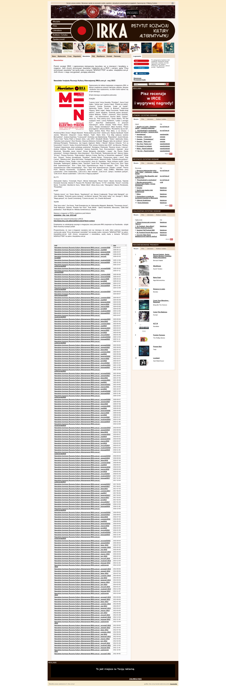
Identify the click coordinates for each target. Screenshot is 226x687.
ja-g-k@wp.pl (164, 126)
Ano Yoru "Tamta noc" (144, 144)
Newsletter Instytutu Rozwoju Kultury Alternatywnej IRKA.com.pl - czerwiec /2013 (82, 604)
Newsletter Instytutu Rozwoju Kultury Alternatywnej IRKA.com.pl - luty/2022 (80, 361)
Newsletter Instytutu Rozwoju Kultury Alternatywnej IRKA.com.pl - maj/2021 (80, 382)
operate (162, 137)
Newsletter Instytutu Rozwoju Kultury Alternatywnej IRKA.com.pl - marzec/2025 (81, 279)
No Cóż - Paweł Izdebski (145, 151)
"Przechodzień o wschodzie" (147, 180)
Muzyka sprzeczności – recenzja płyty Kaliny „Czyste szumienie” (145, 183)
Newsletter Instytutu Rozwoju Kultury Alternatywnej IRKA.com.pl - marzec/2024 (81, 304)
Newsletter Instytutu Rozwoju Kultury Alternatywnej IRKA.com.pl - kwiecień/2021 (82, 384)
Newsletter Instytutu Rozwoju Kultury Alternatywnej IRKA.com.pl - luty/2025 (80, 281)
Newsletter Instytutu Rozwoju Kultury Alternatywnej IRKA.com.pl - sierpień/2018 (82, 458)
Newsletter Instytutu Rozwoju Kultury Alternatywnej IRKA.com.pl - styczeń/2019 (82, 445)
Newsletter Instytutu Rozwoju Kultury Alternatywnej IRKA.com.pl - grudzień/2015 (82, 532)
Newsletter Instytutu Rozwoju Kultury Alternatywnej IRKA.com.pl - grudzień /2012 (82, 617)
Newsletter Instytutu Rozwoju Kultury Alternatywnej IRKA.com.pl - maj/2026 (80, 250)
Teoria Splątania (142, 202)
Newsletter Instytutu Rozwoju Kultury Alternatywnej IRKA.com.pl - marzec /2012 (82, 639)
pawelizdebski (165, 144)
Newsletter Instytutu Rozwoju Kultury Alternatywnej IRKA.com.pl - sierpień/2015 (82, 543)
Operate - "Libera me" (144, 137)
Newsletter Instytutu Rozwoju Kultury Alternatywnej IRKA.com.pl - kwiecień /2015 (82, 552)
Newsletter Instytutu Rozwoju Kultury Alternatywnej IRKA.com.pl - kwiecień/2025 (82, 276)
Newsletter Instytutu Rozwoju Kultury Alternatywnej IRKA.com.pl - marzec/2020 (81, 413)
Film (55, 26)
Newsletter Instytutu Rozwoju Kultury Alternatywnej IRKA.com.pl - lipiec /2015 (81, 545)
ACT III (155, 323)
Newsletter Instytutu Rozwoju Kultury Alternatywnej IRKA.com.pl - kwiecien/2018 (82, 467)
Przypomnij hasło (140, 80)
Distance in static (159, 289)
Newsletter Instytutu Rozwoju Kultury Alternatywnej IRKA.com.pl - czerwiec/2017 (82, 491)
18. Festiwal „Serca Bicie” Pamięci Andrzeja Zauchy (144, 227)
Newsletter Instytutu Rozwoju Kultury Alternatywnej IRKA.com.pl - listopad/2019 (82, 421)
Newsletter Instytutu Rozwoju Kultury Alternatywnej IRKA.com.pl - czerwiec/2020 (82, 406)
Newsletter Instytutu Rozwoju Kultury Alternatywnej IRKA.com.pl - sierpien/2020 (82, 401)
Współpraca (101, 56)
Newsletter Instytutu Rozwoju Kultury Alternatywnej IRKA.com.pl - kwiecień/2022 (82, 356)
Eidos (139, 194)
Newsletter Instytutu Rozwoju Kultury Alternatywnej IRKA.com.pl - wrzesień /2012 (82, 625)
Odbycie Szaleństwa (144, 200)
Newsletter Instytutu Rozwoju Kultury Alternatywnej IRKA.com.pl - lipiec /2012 (81, 630)
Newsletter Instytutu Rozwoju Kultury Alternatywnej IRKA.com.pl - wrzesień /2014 (82, 569)
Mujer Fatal (157, 277)
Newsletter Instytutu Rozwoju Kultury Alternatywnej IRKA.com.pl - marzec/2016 (81, 526)
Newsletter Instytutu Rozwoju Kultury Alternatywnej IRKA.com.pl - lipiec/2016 (81, 517)
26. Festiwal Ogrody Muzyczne (147, 232)
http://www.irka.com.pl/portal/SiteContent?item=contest (74, 221)
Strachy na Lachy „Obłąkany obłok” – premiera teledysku (145, 127)
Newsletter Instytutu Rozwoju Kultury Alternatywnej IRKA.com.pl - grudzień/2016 (82, 504)
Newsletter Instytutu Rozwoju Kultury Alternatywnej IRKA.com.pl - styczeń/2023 (82, 335)
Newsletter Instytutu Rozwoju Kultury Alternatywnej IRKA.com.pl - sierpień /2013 (82, 599)
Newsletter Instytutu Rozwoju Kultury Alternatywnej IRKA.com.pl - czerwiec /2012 (82, 632)
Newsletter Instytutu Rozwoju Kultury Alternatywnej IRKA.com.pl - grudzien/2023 (82, 311)
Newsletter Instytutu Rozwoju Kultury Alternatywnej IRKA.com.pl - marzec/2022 (81, 358)
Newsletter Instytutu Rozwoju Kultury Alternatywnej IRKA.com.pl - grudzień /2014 (82, 560)
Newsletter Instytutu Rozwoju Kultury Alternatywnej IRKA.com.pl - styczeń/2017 (82, 502)
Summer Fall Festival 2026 (146, 230)
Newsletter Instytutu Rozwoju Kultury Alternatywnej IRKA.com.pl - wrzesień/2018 (82, 456)
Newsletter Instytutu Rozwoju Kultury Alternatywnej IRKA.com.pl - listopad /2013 (82, 591)
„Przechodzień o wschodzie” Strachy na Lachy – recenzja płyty (146, 131)
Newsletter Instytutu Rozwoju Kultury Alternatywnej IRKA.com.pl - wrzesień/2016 (82, 512)
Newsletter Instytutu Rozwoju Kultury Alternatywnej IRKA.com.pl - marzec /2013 (82, 610)
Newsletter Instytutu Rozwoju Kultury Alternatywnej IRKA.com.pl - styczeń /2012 (82, 643)
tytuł (55, 245)
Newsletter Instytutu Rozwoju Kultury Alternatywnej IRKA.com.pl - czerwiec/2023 (82, 323)
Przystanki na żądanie (144, 146)
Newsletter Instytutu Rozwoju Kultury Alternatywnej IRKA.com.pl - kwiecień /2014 (82, 580)
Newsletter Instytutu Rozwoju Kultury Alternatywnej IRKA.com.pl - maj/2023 (80, 326)
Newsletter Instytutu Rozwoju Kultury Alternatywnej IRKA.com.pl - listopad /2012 (82, 619)
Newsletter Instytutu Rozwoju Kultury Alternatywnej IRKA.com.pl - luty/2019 (80, 443)
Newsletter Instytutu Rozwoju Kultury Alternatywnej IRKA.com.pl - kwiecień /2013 (82, 608)
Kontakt (109, 56)
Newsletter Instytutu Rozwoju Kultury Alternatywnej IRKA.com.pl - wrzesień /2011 (82, 653)
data (114, 245)
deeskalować (141, 134)
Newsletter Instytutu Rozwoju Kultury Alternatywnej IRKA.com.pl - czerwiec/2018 (82, 462)
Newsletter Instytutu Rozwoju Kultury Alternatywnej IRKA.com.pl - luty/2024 (80, 309)
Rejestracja (137, 78)
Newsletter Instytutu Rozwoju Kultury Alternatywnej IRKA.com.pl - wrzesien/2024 (82, 291)
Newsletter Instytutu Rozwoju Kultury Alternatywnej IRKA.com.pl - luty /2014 (80, 584)
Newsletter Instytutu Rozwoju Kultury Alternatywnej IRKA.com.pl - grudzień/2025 (82, 260)
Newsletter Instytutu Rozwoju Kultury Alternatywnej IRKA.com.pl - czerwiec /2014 (82, 575)
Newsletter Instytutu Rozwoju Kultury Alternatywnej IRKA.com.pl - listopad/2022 (82, 339)
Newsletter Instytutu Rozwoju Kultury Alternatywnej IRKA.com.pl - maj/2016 (80, 521)
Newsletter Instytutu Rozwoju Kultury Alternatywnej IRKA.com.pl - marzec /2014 (82, 582)
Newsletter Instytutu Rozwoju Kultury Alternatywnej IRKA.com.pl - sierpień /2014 (82, 571)
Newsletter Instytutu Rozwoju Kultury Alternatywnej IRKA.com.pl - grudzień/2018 (82, 447)
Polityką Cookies (152, 3)
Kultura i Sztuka (60, 35)
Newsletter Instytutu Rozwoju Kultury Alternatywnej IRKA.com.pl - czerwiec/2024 (82, 297)
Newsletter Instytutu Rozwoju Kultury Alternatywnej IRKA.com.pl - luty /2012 (80, 641)
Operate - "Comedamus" (145, 139)
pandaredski (164, 134)
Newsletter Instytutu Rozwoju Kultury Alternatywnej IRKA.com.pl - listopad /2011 (82, 647)
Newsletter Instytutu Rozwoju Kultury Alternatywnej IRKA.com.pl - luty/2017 (80, 500)
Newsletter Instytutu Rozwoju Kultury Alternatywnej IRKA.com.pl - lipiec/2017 (81, 488)
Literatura (57, 30)
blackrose (163, 188)
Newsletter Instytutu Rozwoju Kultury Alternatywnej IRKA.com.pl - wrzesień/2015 (82, 540)
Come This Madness (160, 312)
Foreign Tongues (159, 335)
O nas (69, 56)
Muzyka (56, 21)
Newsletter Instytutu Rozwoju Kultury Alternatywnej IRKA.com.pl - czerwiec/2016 (82, 519)
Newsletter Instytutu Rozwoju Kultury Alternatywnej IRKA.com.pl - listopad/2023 (82, 313)
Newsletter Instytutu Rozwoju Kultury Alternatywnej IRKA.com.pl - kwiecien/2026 (82, 252)
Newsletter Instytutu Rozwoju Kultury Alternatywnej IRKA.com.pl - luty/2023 (80, 332)
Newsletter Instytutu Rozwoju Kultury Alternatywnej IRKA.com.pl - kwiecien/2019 (82, 439)
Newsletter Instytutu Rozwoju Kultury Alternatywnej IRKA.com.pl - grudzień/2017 (82, 476)
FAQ (93, 56)
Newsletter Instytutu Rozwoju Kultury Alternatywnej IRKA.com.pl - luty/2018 (80, 471)
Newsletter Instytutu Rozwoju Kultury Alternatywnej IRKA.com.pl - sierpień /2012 (82, 627)
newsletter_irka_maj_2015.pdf (65, 215)
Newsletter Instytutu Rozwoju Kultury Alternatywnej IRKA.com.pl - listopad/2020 (82, 393)
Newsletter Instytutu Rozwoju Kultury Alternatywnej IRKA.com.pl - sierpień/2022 (82, 347)
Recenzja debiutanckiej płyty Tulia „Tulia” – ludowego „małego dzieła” (146, 172)
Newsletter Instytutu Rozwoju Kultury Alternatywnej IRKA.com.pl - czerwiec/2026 (82, 247)
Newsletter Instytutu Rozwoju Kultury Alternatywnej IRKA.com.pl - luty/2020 (80, 415)
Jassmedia (173, 684)
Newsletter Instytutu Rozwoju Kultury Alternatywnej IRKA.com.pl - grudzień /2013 (82, 589)
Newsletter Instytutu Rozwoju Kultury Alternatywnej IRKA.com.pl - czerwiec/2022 (82, 352)
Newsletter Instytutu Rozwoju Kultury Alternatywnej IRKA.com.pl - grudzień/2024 (82, 283)
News (54, 56)
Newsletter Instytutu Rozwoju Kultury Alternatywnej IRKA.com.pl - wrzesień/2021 (82, 373)
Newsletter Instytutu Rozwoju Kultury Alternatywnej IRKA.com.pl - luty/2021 (80, 389)
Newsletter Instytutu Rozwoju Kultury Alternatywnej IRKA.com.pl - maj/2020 (80, 408)
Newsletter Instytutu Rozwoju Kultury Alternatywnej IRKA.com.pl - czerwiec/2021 (82, 380)
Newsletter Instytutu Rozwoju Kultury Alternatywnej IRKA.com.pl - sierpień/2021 (82, 375)
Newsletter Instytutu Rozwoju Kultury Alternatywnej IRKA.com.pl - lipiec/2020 (81, 404)
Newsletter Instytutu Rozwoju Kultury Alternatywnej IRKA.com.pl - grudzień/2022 (82, 337)
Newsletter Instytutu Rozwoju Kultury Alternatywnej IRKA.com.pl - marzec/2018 (81, 469)
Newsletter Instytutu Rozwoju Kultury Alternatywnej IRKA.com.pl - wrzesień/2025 (82, 268)
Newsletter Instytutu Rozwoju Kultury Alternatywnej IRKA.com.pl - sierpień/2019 (82, 430)
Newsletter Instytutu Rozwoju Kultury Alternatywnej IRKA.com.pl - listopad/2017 (82, 478)
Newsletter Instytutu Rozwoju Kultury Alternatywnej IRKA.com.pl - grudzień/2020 (82, 391)
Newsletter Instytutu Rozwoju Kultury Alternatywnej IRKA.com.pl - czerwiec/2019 (82, 434)
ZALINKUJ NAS (135, 679)
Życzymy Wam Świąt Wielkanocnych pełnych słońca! (146, 235)
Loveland (156, 358)
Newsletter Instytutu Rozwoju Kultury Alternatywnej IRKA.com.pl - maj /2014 (80, 578)
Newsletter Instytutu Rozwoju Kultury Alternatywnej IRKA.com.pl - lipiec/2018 (81, 460)
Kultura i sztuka (161, 119)
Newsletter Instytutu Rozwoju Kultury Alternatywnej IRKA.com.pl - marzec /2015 (82, 554)
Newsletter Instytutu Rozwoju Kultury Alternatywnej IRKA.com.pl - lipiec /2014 (81, 573)
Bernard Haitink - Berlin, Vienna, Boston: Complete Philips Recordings (162, 256)
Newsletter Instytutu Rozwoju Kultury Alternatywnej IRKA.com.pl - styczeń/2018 (82, 474)
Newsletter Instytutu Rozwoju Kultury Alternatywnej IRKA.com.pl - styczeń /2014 (82, 586)
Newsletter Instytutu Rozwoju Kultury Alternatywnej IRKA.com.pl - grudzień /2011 (82, 645)
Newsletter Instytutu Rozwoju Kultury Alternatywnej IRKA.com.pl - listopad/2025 (82, 262)
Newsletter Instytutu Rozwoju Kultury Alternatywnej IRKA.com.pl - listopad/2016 (82, 506)
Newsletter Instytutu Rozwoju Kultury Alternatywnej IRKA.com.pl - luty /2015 (80, 556)
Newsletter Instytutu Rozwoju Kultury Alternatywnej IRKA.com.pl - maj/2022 (80, 354)
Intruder (139, 188)
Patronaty (117, 56)
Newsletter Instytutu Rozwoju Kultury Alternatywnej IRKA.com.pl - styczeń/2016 (82, 530)
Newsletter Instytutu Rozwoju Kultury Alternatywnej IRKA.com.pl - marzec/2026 (81, 254)
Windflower (157, 266)
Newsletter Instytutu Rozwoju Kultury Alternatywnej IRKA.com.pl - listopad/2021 (82, 367)
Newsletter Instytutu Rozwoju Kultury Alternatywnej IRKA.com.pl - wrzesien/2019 (82, 427)
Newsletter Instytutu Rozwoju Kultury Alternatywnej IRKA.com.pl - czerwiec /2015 (82, 547)
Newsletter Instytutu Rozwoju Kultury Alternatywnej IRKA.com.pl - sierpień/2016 (82, 514)
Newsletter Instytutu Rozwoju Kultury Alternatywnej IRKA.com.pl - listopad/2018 (82, 450)
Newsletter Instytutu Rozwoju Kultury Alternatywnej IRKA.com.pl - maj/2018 (80, 465)
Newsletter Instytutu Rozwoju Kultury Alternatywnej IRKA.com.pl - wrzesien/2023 (82, 319)
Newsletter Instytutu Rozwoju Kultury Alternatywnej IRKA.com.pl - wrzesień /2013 (82, 597)
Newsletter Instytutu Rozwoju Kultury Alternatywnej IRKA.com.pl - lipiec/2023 (81, 321)
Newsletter (86, 56)
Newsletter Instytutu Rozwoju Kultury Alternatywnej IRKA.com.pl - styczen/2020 (82, 417)
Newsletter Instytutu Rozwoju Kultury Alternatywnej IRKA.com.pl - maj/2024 (80, 300)
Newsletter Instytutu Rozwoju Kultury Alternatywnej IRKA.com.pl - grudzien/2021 (82, 365)
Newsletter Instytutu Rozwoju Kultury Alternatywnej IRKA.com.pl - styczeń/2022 (82, 363)
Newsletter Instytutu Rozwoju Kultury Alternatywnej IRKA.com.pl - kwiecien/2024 (82, 302)
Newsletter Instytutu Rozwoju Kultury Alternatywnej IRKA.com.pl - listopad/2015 (82, 534)
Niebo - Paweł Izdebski (144, 148)
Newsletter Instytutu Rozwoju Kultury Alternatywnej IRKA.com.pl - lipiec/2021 (81, 378)
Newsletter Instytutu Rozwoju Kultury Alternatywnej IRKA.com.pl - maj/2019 (80, 436)
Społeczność (59, 39)
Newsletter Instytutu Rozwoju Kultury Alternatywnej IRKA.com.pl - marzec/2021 (81, 387)
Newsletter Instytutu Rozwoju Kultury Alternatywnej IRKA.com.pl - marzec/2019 (81, 441)
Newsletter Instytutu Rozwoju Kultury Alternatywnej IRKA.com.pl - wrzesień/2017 (82, 484)
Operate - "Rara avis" (144, 141)
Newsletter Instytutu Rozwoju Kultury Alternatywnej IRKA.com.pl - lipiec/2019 (81, 432)
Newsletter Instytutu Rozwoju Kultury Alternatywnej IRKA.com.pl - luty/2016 (80, 528)
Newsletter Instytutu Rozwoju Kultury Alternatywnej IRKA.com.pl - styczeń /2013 (82, 615)
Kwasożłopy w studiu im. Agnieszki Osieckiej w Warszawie (146, 197)
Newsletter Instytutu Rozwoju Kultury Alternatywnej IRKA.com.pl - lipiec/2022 (81, 349)
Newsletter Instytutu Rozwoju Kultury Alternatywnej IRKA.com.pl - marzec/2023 (81, 330)
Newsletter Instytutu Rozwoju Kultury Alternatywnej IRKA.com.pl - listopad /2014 (82, 563)
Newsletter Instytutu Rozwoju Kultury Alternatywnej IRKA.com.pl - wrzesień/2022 (82, 345)
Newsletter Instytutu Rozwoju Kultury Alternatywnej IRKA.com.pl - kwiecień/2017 (82, 495)
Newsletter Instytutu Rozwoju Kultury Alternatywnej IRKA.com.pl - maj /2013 (80, 606)
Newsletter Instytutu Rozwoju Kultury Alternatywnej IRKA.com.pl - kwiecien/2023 (82, 328)
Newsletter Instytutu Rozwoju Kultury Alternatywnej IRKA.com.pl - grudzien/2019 (82, 419)
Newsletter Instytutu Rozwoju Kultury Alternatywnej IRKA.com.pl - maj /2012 (80, 634)
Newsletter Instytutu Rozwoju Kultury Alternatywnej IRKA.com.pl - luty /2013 (80, 613)
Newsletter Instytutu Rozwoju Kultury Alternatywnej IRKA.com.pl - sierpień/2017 (82, 486)
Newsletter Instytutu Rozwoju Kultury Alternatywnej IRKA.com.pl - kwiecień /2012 (82, 636)
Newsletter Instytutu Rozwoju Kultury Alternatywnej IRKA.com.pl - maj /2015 (80, 549)
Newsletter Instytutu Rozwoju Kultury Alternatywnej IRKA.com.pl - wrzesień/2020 (82, 399)
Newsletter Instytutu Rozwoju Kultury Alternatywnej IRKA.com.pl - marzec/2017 (81, 497)
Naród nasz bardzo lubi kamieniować (144, 190)
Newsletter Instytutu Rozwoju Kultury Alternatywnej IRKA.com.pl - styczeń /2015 (82, 558)
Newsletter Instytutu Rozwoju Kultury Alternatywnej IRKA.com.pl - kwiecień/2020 (82, 410)
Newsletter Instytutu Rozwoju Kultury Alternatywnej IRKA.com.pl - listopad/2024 (82, 285)
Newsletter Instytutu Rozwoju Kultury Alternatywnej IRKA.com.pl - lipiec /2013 (81, 601)
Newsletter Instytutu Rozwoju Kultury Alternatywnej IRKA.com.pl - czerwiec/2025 (82, 274)
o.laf (161, 182)
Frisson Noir (157, 346)
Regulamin (77, 56)
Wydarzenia (62, 56)
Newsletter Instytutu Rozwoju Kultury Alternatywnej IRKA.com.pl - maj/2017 (80, 493)
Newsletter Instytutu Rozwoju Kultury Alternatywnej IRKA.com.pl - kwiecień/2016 (82, 523)
